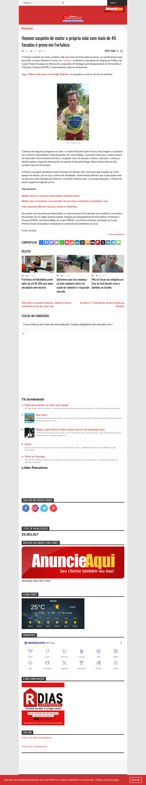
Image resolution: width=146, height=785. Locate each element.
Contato (28, 444)
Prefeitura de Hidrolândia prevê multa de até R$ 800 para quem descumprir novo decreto (37, 283)
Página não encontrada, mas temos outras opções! (47, 405)
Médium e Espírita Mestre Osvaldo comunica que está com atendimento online (70, 429)
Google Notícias (59, 74)
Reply (26, 51)
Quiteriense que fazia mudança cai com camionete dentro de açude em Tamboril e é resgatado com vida (73, 285)
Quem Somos (41, 415)
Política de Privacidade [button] (107, 780)
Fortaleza (67, 60)
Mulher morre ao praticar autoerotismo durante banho (51, 196)
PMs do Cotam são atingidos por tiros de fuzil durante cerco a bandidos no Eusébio (108, 283)
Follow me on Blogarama (34, 746)
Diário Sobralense (38, 74)
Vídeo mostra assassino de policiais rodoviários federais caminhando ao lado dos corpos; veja (47, 304)
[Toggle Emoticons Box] (23, 333)
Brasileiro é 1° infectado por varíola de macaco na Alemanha (102, 304)
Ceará (34, 51)
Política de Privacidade (35, 456)
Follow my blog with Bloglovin (37, 738)
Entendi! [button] (136, 780)
